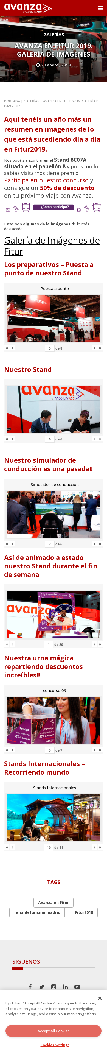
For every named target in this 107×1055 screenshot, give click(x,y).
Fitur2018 (84, 912)
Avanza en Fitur (53, 902)
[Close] (100, 998)
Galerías (53, 35)
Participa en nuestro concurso (46, 180)
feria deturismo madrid (37, 912)
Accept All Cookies (53, 1030)
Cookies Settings (55, 1044)
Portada (12, 101)
